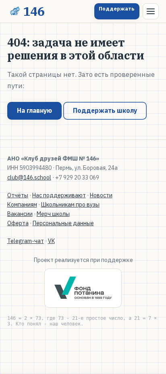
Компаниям (22, 204)
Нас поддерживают (59, 195)
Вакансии (20, 214)
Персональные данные (63, 223)
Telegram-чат (25, 241)
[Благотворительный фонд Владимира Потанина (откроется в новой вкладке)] (83, 287)
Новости (101, 195)
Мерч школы (53, 214)
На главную (34, 110)
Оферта (18, 223)
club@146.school (29, 177)
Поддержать (117, 8)
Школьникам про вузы (70, 204)
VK (51, 241)
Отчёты (17, 195)
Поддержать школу (105, 110)
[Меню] (151, 11)
